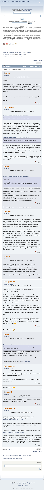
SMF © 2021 (22, 483)
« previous (35, 60)
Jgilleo (7, 73)
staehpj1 (8, 211)
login (25, 9)
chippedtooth (10, 282)
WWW (11, 213)
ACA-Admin (22, 54)
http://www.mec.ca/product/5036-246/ (13, 419)
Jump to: (39, 462)
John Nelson (9, 107)
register (30, 9)
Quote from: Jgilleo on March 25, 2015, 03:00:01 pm (16, 115)
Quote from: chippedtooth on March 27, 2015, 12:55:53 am (17, 344)
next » (40, 60)
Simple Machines (29, 483)
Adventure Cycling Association (28, 482)
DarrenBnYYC (10, 408)
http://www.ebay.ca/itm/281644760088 (13, 432)
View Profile (6, 75)
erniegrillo (9, 392)
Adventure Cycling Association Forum (15, 1)
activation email (26, 10)
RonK (7, 166)
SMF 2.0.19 (15, 483)
